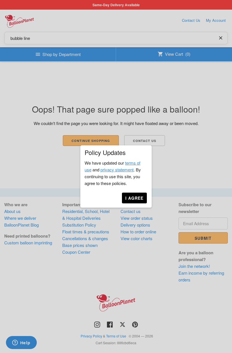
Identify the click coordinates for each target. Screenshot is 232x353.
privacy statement (117, 170)
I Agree (134, 198)
